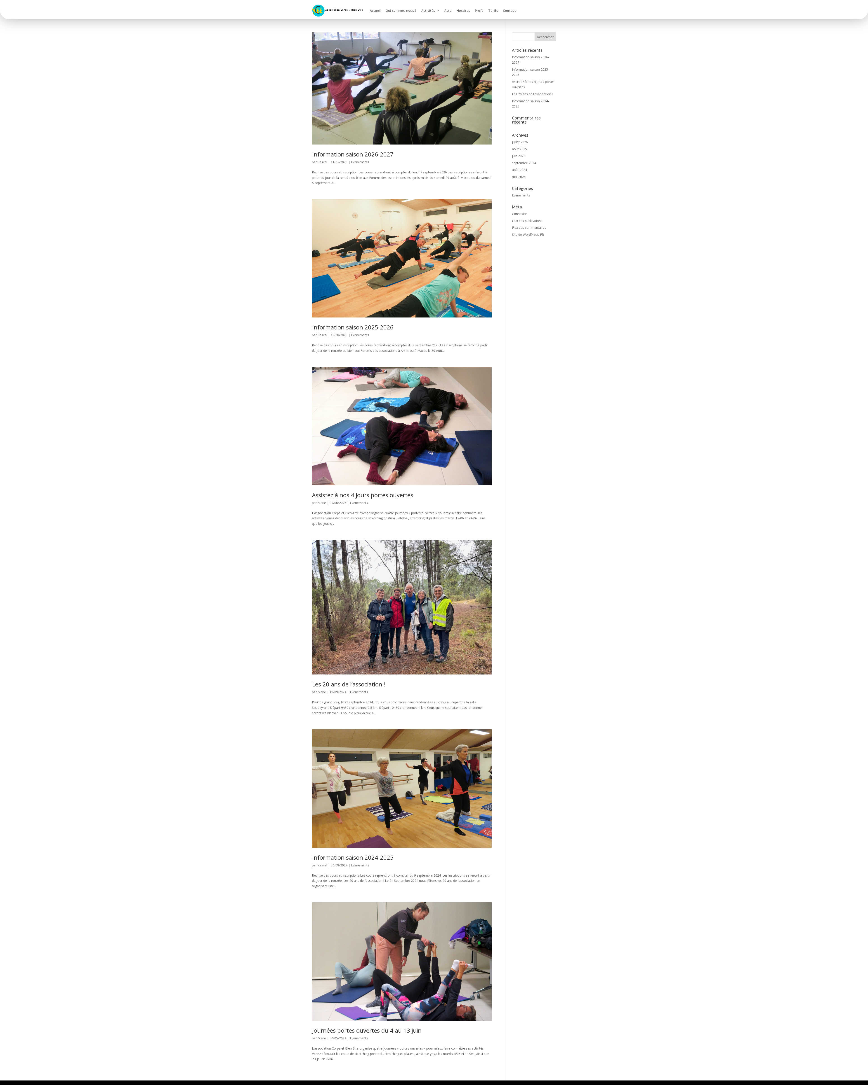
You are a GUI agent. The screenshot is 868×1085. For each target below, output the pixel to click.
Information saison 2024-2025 (353, 857)
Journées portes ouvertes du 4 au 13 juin (367, 1030)
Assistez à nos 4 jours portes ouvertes (362, 495)
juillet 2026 (520, 142)
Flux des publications (527, 221)
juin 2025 (518, 156)
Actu (448, 10)
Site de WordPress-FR (528, 234)
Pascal (322, 162)
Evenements (360, 162)
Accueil (375, 10)
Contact (509, 10)
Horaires (463, 10)
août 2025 (519, 149)
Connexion (520, 214)
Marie (322, 503)
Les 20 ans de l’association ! (348, 684)
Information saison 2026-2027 (353, 154)
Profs (479, 10)
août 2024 (519, 170)
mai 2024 (519, 177)
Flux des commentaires (529, 227)
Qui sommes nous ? (401, 10)
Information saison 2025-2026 (353, 327)
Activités (428, 10)
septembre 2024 (524, 163)
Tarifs (493, 10)
